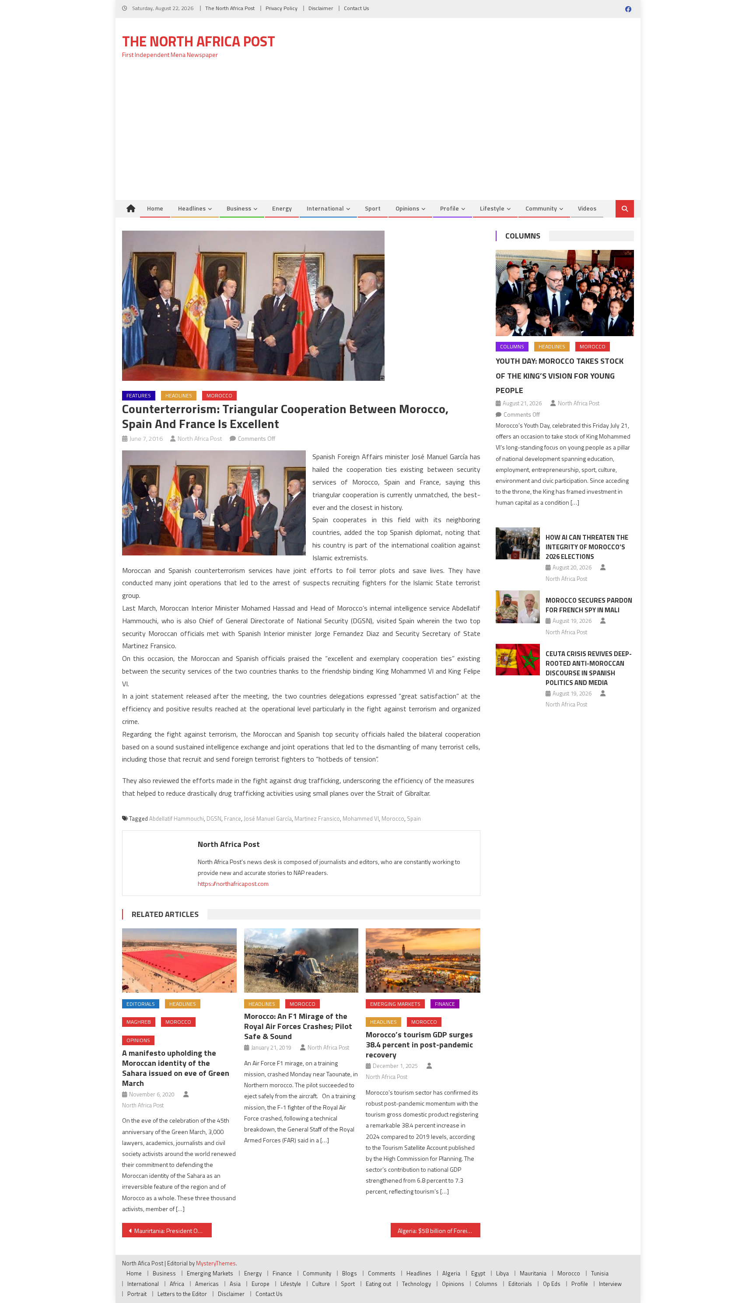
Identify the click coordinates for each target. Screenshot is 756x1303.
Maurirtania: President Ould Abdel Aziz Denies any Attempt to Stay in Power (173, 1230)
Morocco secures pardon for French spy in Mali (589, 605)
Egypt (478, 1273)
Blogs (349, 1273)
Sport (373, 208)
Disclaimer (320, 8)
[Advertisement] (378, 134)
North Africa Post (200, 438)
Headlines (192, 208)
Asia (235, 1283)
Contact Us (356, 8)
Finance (445, 1004)
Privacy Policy (282, 8)
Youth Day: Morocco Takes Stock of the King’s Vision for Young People (559, 376)
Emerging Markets (395, 1004)
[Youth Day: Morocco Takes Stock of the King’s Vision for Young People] (565, 293)
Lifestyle (492, 208)
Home (155, 208)
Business (239, 208)
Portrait (137, 1293)
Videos (587, 208)
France (232, 818)
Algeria (451, 1273)
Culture (321, 1283)
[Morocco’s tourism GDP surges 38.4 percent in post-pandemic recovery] (423, 960)
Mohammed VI (361, 818)
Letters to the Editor (182, 1293)
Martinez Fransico (317, 818)
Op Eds (551, 1283)
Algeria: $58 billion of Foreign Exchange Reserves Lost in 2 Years (439, 1230)
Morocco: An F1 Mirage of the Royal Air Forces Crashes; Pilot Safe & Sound (298, 1026)
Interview (610, 1283)
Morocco (219, 395)
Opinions (407, 208)
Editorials (140, 1004)
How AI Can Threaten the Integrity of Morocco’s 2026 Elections (587, 547)
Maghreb (138, 1022)
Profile (449, 208)
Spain (414, 818)
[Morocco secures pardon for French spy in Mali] (518, 606)
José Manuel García (268, 818)
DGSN (213, 818)
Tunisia (600, 1273)
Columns (522, 236)
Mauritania (533, 1273)
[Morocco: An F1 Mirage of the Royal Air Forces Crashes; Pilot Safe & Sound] (301, 960)
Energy (282, 208)
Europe (261, 1283)
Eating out (378, 1283)
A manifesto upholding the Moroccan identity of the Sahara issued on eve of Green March (175, 1068)
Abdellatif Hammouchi (176, 818)
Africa (177, 1283)
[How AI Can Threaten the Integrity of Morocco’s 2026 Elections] (518, 543)
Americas (207, 1283)
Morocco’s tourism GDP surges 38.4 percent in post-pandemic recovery (419, 1045)
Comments (382, 1273)
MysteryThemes (216, 1263)
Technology (416, 1283)
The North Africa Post (230, 8)
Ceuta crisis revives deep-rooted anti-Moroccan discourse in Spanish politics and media (589, 668)
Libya (502, 1273)
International (325, 208)
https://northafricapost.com (233, 883)
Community (541, 208)
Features (138, 395)
